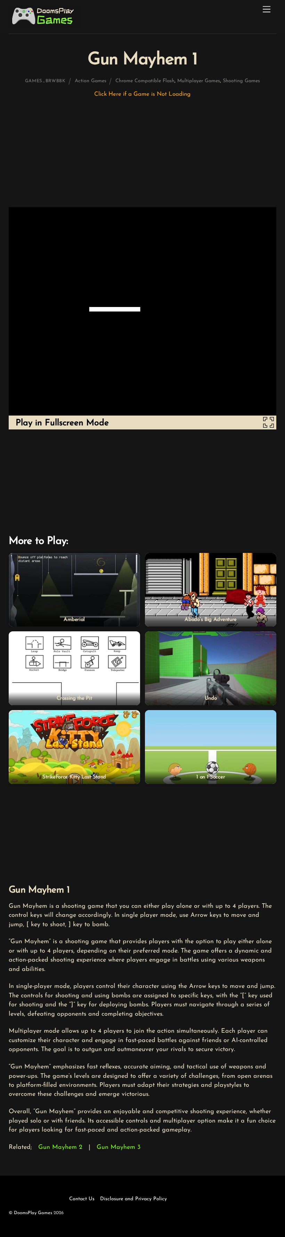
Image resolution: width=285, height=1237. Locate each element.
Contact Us (82, 1199)
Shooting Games (241, 81)
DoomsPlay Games (33, 1213)
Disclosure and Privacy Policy (133, 1199)
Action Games (90, 81)
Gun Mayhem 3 (118, 1147)
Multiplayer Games (198, 81)
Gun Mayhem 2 (60, 1147)
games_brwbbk (45, 81)
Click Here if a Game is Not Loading (142, 94)
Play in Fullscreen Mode (62, 423)
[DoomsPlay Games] (44, 25)
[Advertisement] (143, 155)
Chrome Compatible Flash (144, 81)
